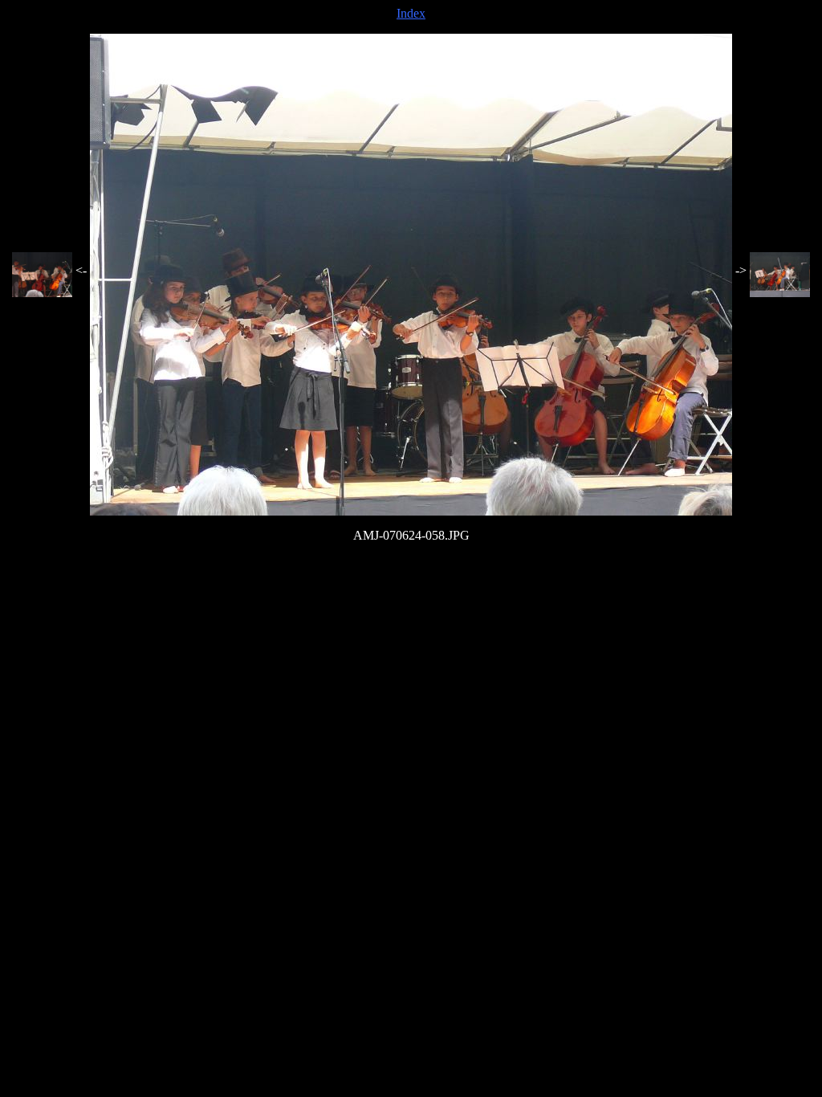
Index (411, 13)
